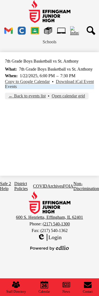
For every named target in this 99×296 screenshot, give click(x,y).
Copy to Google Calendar (27, 81)
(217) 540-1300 (56, 224)
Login (49, 237)
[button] (49, 42)
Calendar (44, 292)
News (66, 292)
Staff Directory (16, 292)
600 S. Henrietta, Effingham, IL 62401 (49, 217)
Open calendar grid (68, 96)
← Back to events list (27, 96)
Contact (88, 292)
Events (11, 86)
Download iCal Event (75, 81)
